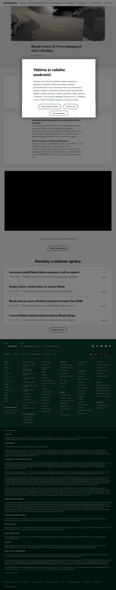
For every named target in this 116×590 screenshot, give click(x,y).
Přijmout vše (70, 106)
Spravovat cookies (58, 113)
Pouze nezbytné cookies (49, 106)
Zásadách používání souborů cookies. (63, 99)
